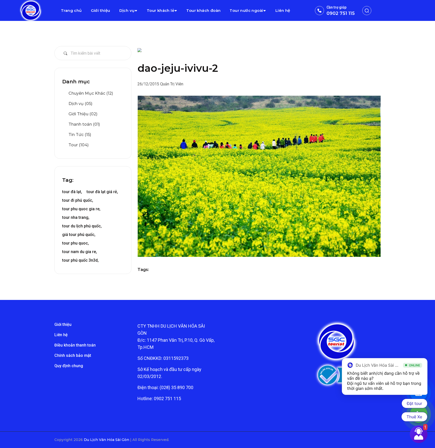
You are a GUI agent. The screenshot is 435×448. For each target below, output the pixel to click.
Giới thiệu (100, 10)
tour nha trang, (75, 217)
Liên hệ (282, 10)
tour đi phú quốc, (77, 200)
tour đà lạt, (72, 191)
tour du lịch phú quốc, (82, 226)
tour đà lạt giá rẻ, (102, 191)
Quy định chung (68, 365)
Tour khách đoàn (203, 10)
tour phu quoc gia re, (81, 208)
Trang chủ (71, 10)
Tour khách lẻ (160, 10)
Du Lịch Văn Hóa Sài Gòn (107, 439)
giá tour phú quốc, (78, 234)
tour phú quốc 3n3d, (80, 260)
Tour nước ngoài (246, 10)
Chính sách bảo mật (72, 355)
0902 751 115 (341, 13)
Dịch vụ (127, 10)
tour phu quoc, (75, 243)
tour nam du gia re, (79, 251)
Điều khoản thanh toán (75, 345)
